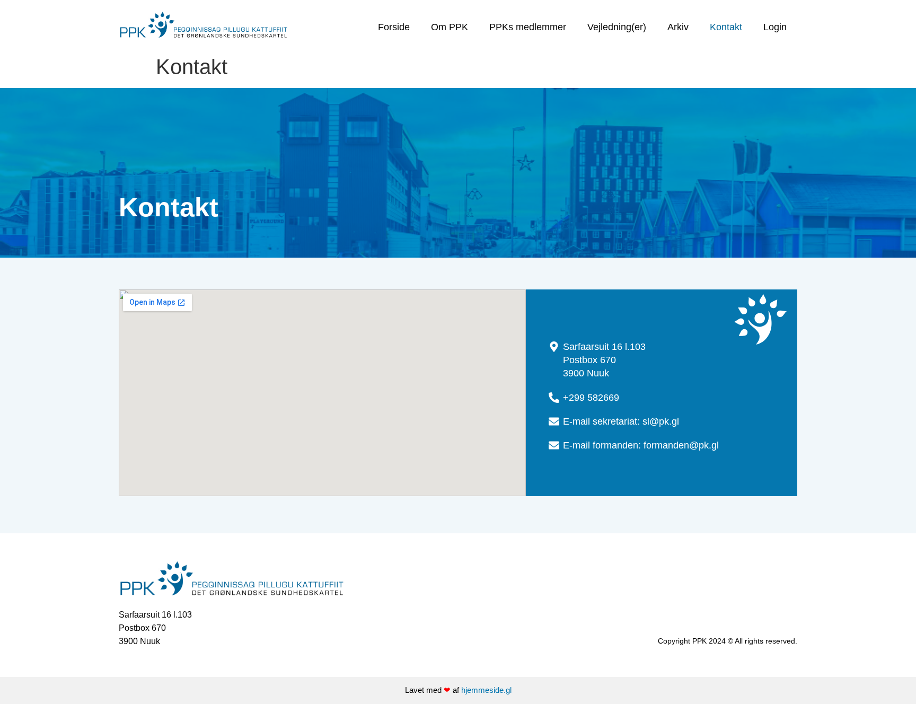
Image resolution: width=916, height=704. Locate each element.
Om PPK (449, 27)
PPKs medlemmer (527, 27)
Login (775, 27)
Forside (394, 27)
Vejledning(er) (616, 27)
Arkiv (678, 27)
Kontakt (726, 27)
